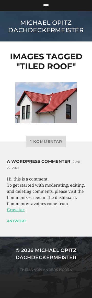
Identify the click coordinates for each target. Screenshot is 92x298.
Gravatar (16, 209)
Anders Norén (57, 270)
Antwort (16, 221)
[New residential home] (46, 102)
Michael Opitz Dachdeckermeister (46, 26)
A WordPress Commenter (38, 161)
